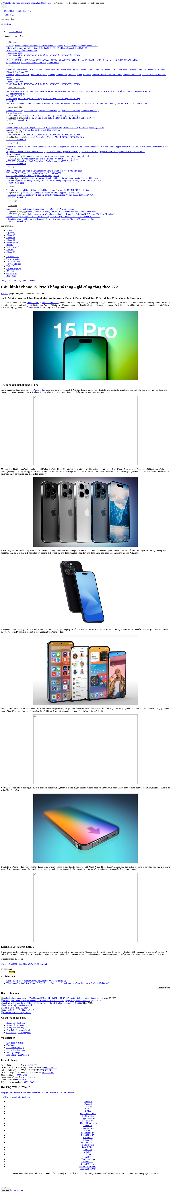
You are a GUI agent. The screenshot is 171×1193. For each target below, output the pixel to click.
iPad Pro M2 (41, 103)
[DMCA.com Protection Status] (16, 1097)
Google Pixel (27, 46)
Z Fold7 (119, 60)
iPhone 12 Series (72, 70)
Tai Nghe (11, 186)
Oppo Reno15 (53, 62)
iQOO (85, 48)
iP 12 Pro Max (87, 1116)
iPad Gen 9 (19, 103)
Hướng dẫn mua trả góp (16, 1028)
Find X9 (9, 250)
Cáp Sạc (39, 173)
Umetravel (31, 173)
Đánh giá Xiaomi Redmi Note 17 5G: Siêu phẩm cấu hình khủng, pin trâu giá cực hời (70, 998)
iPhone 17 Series (43, 70)
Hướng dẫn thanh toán (15, 1023)
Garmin (141, 151)
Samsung (10, 46)
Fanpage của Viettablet (11, 1092)
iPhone (11, 66)
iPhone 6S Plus (98, 74)
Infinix (9, 48)
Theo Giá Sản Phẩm (15, 82)
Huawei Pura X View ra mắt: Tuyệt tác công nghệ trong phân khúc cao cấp (60, 1000)
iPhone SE (136, 74)
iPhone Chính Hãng (14, 110)
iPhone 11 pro (88, 1121)
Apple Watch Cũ (23, 130)
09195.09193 (22, 1080)
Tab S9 (88, 1157)
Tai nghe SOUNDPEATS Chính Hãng (73, 190)
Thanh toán (6, 24)
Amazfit (16, 154)
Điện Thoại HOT (13, 58)
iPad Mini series (83, 91)
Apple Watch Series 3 (106, 147)
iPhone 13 (87, 1140)
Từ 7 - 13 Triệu (49, 55)
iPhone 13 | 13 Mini (112, 70)
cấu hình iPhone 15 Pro (35, 307)
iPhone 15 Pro (33, 302)
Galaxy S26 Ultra (36, 60)
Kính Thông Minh (51, 175)
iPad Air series (56, 91)
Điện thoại (12, 42)
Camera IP (51, 171)
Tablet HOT (11, 101)
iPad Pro (10, 91)
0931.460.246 (48, 1072)
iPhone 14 (10, 240)
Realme (60, 46)
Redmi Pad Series (42, 91)
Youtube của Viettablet (30, 1092)
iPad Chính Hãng (31, 110)
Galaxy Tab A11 (143, 103)
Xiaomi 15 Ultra (85, 60)
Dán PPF (10, 173)
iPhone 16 (10, 235)
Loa (46, 173)
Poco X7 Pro (87, 1147)
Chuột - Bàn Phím (14, 175)
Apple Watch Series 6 (35, 147)
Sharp (36, 48)
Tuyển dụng (11, 1045)
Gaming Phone (85, 46)
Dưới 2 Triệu (11, 55)
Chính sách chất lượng (15, 1050)
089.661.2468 (21, 1075)
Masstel (21, 94)
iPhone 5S (127, 74)
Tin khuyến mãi (13, 261)
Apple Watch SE (52, 147)
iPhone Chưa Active (113, 74)
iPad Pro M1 (30, 103)
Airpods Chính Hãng (90, 110)
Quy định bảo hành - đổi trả (18, 1030)
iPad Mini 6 (82, 103)
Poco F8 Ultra (27, 62)
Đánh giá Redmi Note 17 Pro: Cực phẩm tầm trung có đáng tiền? (55, 1003)
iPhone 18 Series (13, 79)
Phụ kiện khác (76, 171)
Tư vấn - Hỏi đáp (13, 264)
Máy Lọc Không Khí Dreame (61, 209)
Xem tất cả (22, 120)
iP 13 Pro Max (87, 1142)
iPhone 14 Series (57, 70)
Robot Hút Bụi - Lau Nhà (37, 209)
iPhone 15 (10, 237)
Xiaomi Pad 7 (104, 103)
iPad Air (107, 91)
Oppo (35, 46)
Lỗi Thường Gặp (13, 269)
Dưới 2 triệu (11, 115)
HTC (8, 50)
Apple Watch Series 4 (68, 147)
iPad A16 (10, 103)
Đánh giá (10, 271)
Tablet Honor (12, 94)
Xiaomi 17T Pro (51, 60)
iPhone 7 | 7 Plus (75, 74)
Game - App (11, 273)
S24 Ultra (134, 60)
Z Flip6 (88, 1111)
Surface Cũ (83, 127)
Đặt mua (5, 972)
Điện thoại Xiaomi (96, 127)
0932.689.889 (29, 1077)
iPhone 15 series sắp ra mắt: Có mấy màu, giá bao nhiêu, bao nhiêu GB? (36, 981)
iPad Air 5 (51, 103)
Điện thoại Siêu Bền (47, 48)
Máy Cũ (11, 124)
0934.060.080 (51, 1068)
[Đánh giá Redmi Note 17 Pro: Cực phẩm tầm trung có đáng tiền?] (14, 1003)
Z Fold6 (88, 1109)
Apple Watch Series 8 (34, 151)
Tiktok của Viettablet (65, 1092)
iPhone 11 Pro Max (138, 70)
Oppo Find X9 (12, 60)
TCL (59, 48)
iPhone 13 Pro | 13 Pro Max (91, 70)
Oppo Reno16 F (13, 62)
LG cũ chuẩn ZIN (70, 127)
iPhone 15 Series (13, 70)
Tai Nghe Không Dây (31, 190)
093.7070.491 (29, 1082)
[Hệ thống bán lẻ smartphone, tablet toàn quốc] (26, 3)
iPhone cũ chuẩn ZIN (15, 127)
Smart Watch (13, 143)
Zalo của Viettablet (48, 1092)
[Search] (3, 6)
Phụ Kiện (11, 167)
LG (74, 48)
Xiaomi (18, 46)
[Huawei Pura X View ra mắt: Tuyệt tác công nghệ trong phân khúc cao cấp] (14, 1000)
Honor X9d (97, 60)
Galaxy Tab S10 (117, 103)
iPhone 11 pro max (88, 1123)
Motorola (22, 48)
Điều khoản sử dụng (15, 1047)
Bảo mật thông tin (14, 1052)
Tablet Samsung (21, 91)
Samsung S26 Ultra (88, 1169)
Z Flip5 (87, 1154)
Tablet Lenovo (97, 91)
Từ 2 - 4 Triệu (24, 55)
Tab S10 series (87, 1159)
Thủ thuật (10, 266)
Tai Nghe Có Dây (14, 190)
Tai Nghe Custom (48, 190)
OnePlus (52, 46)
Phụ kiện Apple (62, 171)
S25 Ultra (73, 60)
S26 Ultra (10, 230)
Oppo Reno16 (88, 1118)
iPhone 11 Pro (12, 72)
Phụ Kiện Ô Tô (54, 173)
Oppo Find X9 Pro (88, 1113)
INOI (13, 50)
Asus (70, 48)
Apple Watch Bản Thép (110, 151)
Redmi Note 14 (87, 1133)
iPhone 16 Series (28, 70)
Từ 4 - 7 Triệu (36, 55)
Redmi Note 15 (109, 60)
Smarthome (12, 206)
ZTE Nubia (69, 46)
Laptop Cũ (10, 130)
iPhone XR (23, 72)
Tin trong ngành (13, 259)
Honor (46, 46)
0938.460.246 (46, 1070)
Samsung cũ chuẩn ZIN (35, 127)
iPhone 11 (125, 70)
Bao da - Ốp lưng (13, 171)
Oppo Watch (125, 151)
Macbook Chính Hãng (48, 110)
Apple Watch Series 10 (16, 147)
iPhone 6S (87, 74)
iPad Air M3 (61, 103)
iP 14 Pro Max (87, 1145)
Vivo (40, 46)
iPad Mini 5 (93, 103)
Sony (76, 46)
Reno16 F (10, 245)
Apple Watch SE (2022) (89, 151)
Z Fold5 (87, 1152)
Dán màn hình (40, 171)
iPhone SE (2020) (22, 74)
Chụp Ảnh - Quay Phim (26, 50)
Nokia (79, 48)
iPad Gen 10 (130, 103)
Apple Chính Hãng (15, 107)
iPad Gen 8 (72, 103)
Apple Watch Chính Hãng (69, 110)
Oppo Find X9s (39, 62)
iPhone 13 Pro (12, 242)
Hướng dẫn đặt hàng (15, 1025)
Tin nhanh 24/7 (12, 256)
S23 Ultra (87, 1149)
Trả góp (12, 972)
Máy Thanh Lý (53, 130)
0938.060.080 (17, 11)
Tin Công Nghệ (14, 201)
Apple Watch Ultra (70, 151)
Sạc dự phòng (28, 171)
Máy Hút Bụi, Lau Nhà (16, 209)
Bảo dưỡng (11, 276)
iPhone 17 (10, 252)
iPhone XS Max (87, 1128)
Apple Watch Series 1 (125, 147)
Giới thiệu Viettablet (14, 1043)
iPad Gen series (69, 91)
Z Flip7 (126, 60)
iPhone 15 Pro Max (50, 302)
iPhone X (10, 74)
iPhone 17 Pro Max (87, 1166)
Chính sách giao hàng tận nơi (18, 1032)
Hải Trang (5, 293)
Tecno (95, 46)
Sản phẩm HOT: (8, 226)
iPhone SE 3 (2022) (39, 74)
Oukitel (30, 48)
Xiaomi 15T (64, 60)
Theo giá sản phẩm (14, 53)
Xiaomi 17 (23, 60)
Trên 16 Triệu (74, 55)
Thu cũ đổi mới (15, 31)
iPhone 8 (51, 74)
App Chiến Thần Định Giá (17, 1055)
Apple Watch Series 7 (15, 151)
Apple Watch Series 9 (53, 151)
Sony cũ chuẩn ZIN (54, 127)
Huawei (64, 48)
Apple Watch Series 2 (143, 147)
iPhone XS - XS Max (156, 70)
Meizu (15, 48)
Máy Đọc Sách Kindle (120, 91)
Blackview (146, 91)
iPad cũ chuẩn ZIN (39, 130)
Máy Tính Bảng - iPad (16, 88)
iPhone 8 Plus (61, 74)
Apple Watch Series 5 (87, 147)
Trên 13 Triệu (62, 55)
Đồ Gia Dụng (20, 173)
